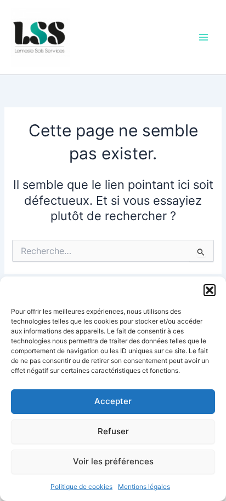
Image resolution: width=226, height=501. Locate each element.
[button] (209, 290)
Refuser (113, 431)
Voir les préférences (113, 461)
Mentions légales (144, 486)
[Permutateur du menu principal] (203, 37)
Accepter (113, 401)
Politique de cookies (81, 486)
